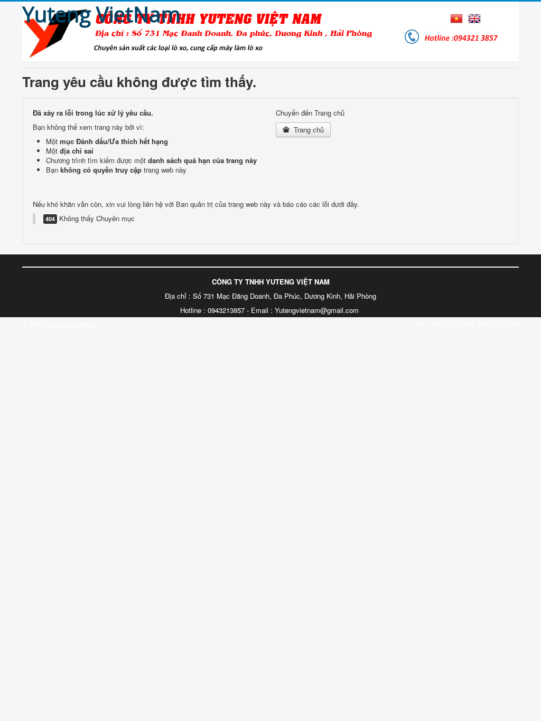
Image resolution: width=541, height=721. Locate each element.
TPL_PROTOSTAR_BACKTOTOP (467, 324)
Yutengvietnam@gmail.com (317, 310)
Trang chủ (308, 130)
